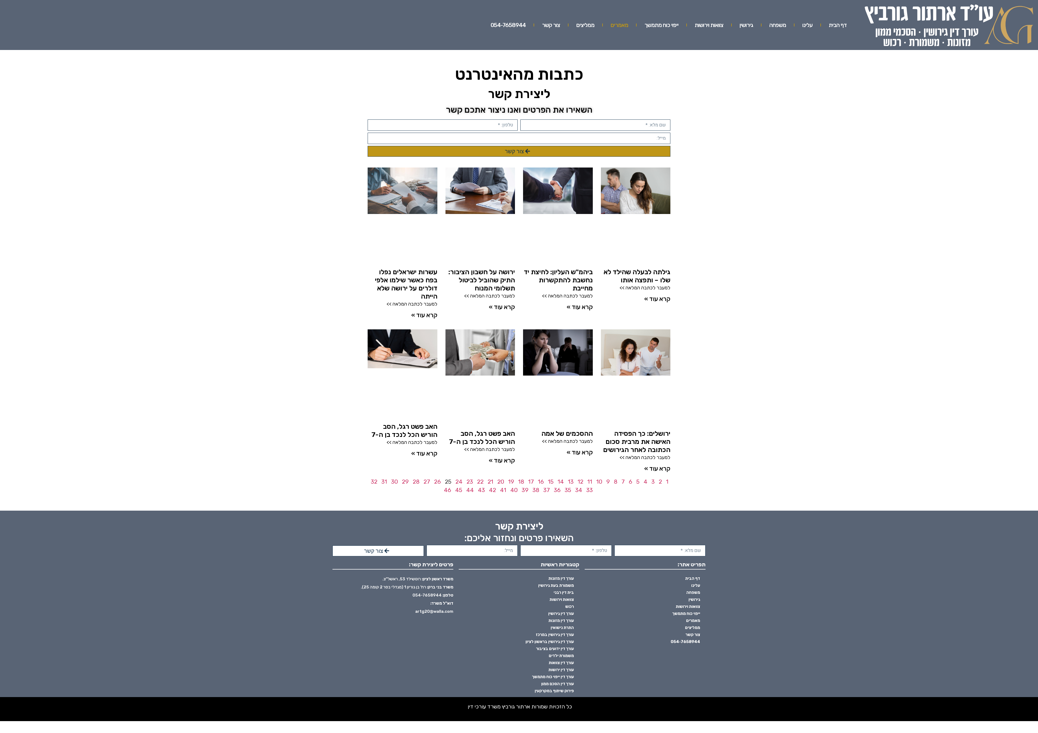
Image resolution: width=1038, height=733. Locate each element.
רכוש (569, 606)
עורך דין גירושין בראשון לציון (549, 641)
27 (427, 481)
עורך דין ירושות (561, 669)
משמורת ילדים (561, 655)
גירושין (746, 25)
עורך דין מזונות (561, 578)
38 (536, 490)
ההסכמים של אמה (567, 433)
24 (459, 481)
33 (589, 490)
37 (546, 490)
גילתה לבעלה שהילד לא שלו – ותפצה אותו (637, 276)
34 (578, 490)
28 (416, 481)
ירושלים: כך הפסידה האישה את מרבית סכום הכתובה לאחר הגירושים (636, 442)
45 (458, 490)
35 (568, 490)
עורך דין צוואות (561, 662)
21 (490, 481)
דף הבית (838, 25)
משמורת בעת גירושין (556, 585)
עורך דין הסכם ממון (557, 683)
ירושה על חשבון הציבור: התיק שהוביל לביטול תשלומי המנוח (481, 280)
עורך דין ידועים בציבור (555, 648)
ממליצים (585, 25)
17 (531, 481)
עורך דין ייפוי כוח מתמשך (553, 676)
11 (589, 481)
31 (384, 481)
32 (374, 481)
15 (551, 481)
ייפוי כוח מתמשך (661, 25)
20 (500, 481)
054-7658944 (508, 25)
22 (480, 481)
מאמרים (619, 25)
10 (599, 481)
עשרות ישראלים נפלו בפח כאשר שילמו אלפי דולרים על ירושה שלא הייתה (406, 284)
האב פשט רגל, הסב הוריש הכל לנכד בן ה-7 (482, 438)
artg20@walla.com (434, 611)
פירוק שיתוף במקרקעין (554, 690)
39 (525, 490)
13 (571, 481)
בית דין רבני (564, 592)
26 (437, 481)
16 (541, 481)
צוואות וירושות (709, 25)
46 (447, 490)
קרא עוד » (657, 299)
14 (561, 481)
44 (470, 490)
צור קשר (551, 25)
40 (514, 490)
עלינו (807, 25)
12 (580, 481)
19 (511, 481)
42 (492, 490)
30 (394, 481)
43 (481, 490)
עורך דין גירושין (561, 613)
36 (557, 490)
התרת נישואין (562, 627)
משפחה (777, 25)
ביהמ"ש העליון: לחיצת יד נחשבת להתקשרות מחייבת (558, 280)
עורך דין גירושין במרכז (555, 634)
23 (470, 481)
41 (503, 490)
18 (521, 481)
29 (405, 481)
